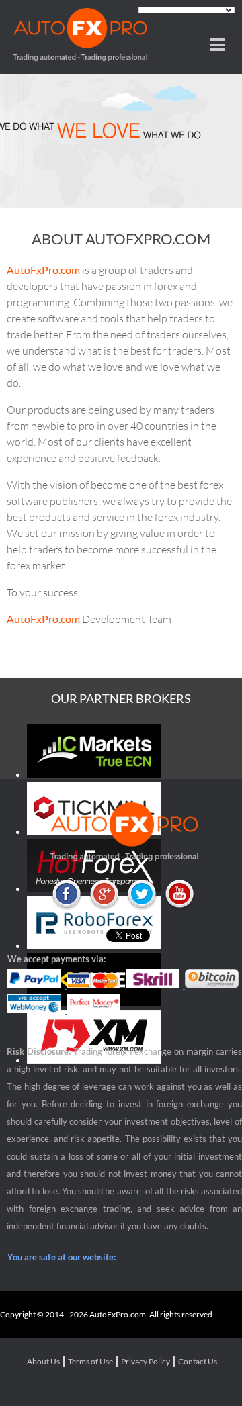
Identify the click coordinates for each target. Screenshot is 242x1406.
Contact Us (197, 1361)
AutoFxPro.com (43, 269)
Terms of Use (90, 1361)
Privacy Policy (145, 1361)
